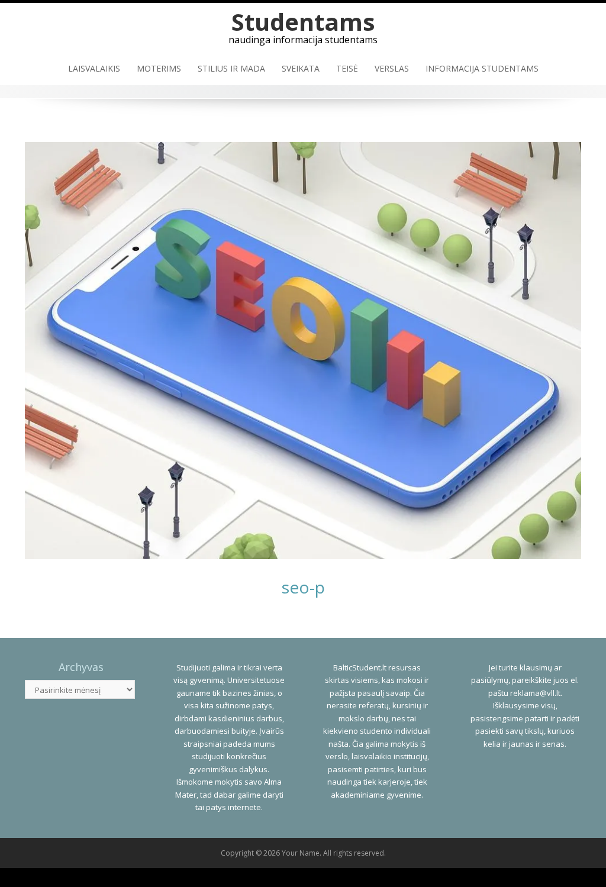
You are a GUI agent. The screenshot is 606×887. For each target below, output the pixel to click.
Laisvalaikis (94, 68)
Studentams (303, 21)
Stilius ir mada (231, 68)
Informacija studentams (482, 68)
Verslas (392, 68)
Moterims (159, 68)
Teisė (347, 68)
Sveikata (301, 68)
